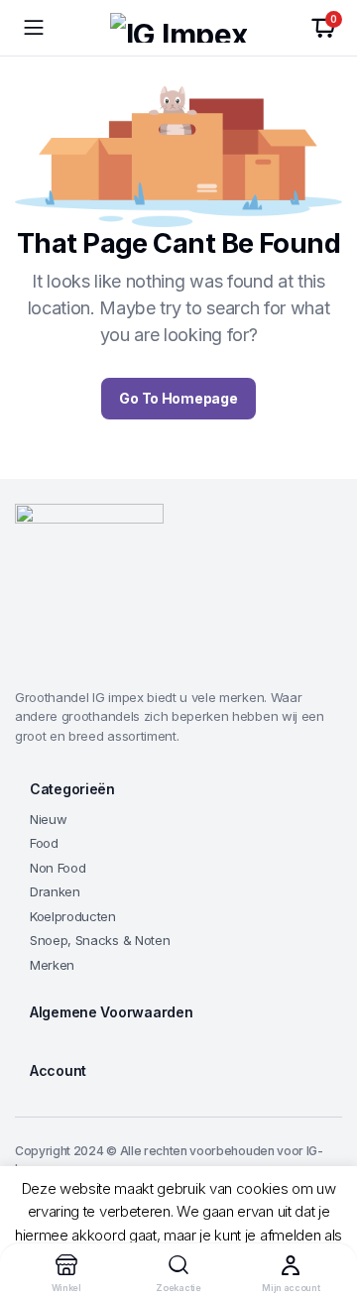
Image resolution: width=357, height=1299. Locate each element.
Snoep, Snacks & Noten (100, 940)
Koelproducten (73, 916)
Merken (52, 965)
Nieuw (48, 819)
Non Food (57, 868)
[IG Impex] (178, 28)
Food (44, 843)
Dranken (55, 891)
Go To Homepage (178, 398)
